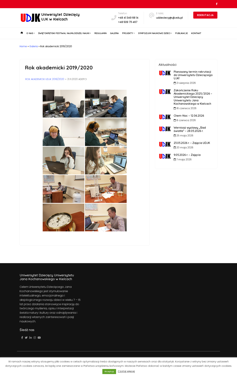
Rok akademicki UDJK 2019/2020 (44, 79)
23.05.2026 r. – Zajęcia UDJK (192, 143)
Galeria (33, 46)
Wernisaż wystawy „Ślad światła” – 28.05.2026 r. (190, 129)
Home (23, 46)
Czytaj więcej (126, 371)
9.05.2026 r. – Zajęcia (187, 155)
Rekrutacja (205, 15)
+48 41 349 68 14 (128, 17)
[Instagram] (34, 338)
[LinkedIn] (30, 338)
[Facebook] (22, 338)
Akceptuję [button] (109, 371)
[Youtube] (39, 338)
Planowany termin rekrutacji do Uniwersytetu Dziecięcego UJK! (193, 75)
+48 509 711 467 (127, 22)
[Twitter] (26, 338)
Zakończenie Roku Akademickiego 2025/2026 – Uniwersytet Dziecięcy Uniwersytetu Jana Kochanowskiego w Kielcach (193, 97)
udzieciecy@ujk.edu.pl (169, 17)
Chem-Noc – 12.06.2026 (189, 115)
